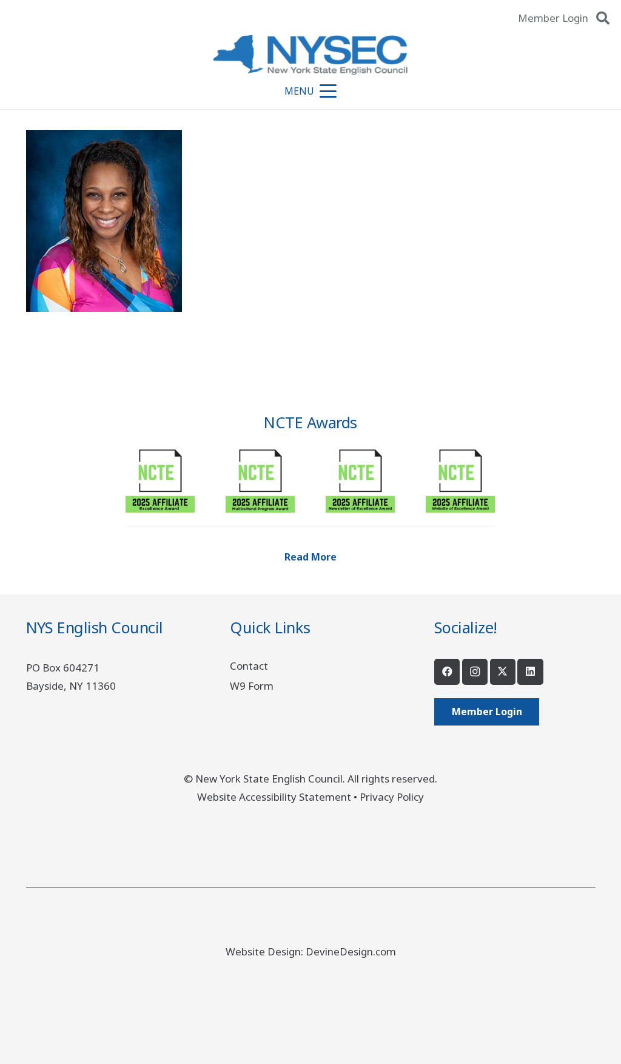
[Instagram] (475, 672)
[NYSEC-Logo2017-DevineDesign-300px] (310, 55)
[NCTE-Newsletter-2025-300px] (360, 478)
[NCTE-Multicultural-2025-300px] (260, 478)
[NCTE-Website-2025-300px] (460, 478)
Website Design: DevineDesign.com (311, 951)
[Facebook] (447, 672)
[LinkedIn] (530, 672)
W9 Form (252, 686)
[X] (503, 672)
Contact (249, 666)
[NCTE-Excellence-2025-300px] (160, 478)
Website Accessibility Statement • (278, 797)
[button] (602, 18)
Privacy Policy (392, 797)
